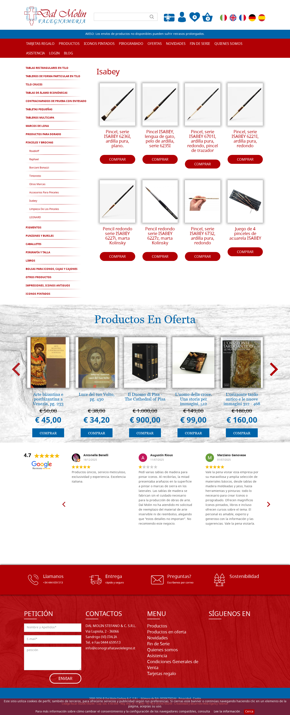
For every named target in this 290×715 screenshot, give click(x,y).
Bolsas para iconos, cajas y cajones (51, 269)
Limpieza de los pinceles (44, 209)
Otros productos (38, 277)
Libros (30, 261)
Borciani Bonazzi (39, 168)
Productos (157, 626)
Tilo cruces (34, 85)
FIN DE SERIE (200, 44)
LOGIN (54, 53)
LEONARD (35, 217)
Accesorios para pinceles (44, 193)
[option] (48, 388)
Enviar (65, 679)
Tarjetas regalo (40, 44)
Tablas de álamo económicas (47, 93)
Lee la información (227, 711)
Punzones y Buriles (40, 236)
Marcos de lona (37, 126)
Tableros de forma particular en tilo (53, 76)
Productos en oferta (166, 632)
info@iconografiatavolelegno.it (110, 648)
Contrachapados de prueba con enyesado (56, 101)
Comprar (117, 160)
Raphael (34, 159)
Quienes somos (228, 44)
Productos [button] (69, 44)
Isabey (33, 201)
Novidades (157, 638)
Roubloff (34, 151)
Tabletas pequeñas (39, 110)
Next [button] (274, 369)
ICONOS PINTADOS (38, 294)
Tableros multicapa (40, 118)
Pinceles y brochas (39, 143)
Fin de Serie (158, 644)
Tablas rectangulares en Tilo (47, 68)
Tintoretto (35, 176)
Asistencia (157, 656)
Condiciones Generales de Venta (172, 665)
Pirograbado (131, 44)
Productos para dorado (43, 134)
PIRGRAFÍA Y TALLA (38, 253)
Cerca (249, 711)
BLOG (68, 53)
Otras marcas (37, 184)
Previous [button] (16, 369)
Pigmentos (33, 228)
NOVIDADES (176, 44)
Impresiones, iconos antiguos (48, 286)
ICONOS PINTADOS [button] (99, 44)
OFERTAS (155, 44)
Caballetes (33, 244)
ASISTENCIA (35, 53)
